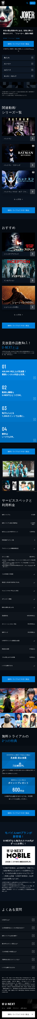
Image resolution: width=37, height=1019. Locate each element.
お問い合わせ (24, 1008)
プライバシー (16, 1008)
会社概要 (9, 1008)
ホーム (3, 1008)
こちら (30, 565)
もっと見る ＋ (18, 199)
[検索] (27, 3)
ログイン (33, 3)
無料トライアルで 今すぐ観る (18, 44)
